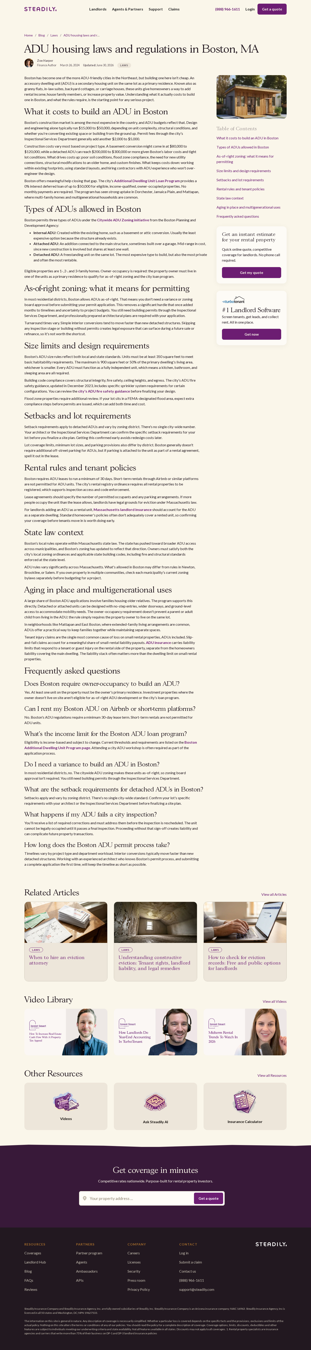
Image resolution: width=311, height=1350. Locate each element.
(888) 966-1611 (227, 9)
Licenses (134, 1262)
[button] (98, 9)
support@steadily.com (196, 1289)
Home (28, 35)
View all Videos (275, 1001)
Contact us (187, 1271)
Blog (41, 35)
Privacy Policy (138, 1289)
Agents (81, 1262)
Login (250, 9)
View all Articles (274, 894)
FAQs (28, 1280)
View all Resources (272, 1075)
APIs (80, 1280)
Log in (184, 1253)
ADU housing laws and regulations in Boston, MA (98, 35)
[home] (40, 9)
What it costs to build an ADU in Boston (247, 138)
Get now (252, 334)
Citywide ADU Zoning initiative (123, 220)
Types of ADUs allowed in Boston (243, 147)
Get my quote (251, 272)
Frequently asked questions (238, 216)
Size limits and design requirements (244, 170)
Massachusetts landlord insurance (123, 509)
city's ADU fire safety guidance (104, 391)
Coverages (32, 1253)
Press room (136, 1280)
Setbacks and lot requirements (240, 180)
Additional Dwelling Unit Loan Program (147, 181)
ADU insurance (158, 642)
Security (133, 1271)
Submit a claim (190, 1262)
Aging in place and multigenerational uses (248, 207)
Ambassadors (87, 1271)
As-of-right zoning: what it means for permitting (245, 159)
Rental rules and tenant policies (241, 189)
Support (156, 9)
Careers (133, 1253)
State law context (230, 198)
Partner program (89, 1253)
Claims (174, 9)
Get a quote (272, 9)
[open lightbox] (65, 1032)
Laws (54, 35)
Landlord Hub (35, 1262)
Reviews (30, 1289)
